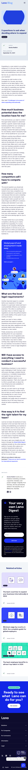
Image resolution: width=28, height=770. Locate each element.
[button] (24, 3)
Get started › (14, 706)
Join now (14, 540)
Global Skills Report (19, 442)
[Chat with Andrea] (23, 765)
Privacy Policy (9, 551)
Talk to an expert (8, 262)
